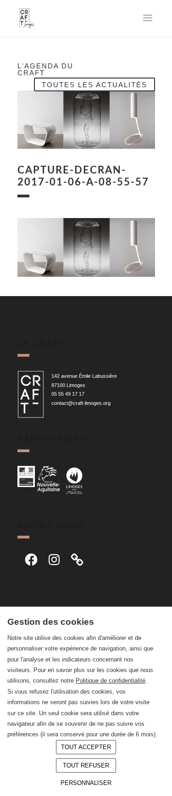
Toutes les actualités (94, 84)
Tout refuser (86, 765)
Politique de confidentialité (110, 680)
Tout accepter (86, 747)
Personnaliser (86, 782)
